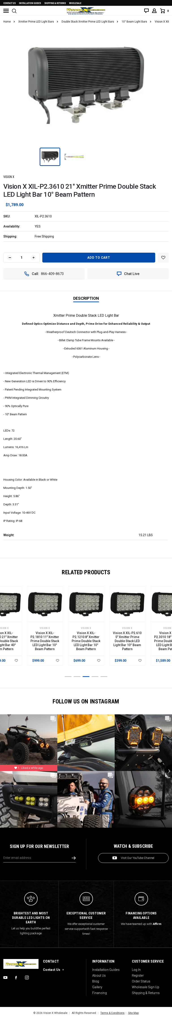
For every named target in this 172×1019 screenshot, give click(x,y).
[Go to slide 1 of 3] (68, 676)
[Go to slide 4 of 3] (95, 676)
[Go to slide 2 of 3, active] (77, 676)
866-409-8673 (52, 274)
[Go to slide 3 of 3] (86, 676)
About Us (99, 975)
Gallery (97, 987)
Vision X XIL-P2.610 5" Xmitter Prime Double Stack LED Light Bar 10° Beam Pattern (127, 641)
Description (86, 298)
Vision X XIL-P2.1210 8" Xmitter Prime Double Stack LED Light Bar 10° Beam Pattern (86, 641)
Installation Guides (106, 969)
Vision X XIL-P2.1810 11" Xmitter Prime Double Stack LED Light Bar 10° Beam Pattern (44, 641)
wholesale (75, 3)
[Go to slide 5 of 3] (104, 676)
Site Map (133, 1013)
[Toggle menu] (6, 10)
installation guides (30, 3)
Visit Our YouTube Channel (137, 858)
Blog (95, 981)
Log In (136, 969)
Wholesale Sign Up (145, 987)
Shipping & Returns (55, 3)
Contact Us (9, 3)
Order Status (141, 981)
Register (138, 975)
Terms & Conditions (112, 1013)
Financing (99, 993)
